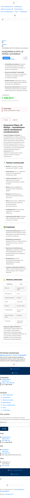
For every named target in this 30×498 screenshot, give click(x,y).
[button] (7, 6)
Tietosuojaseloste (19, 489)
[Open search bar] (15, 15)
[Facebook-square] (2, 387)
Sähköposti (3, 422)
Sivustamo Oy (9, 494)
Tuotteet (4, 44)
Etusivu (4, 40)
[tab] (6, 120)
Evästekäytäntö (4, 491)
